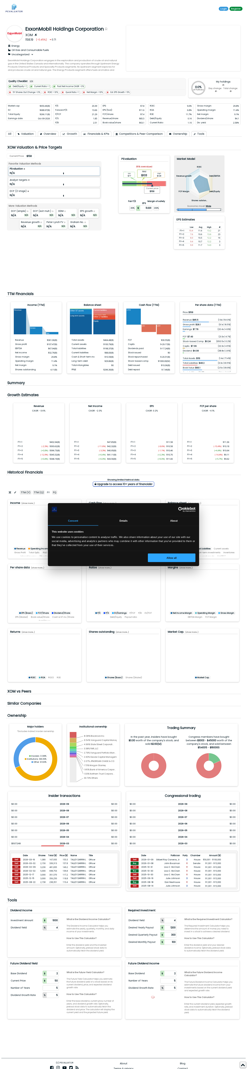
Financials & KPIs (98, 134)
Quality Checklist (18, 81)
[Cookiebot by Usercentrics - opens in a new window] (180, 509)
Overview (49, 134)
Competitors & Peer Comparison (141, 134)
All (9, 134)
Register (236, 8)
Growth (71, 134)
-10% (132, 208)
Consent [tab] (73, 520)
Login (223, 8)
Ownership (179, 134)
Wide (208, 206)
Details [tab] (123, 520)
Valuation (27, 134)
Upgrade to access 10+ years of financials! (124, 484)
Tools (200, 134)
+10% (156, 208)
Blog (182, 1063)
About (123, 1063)
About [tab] (174, 520)
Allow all (172, 557)
